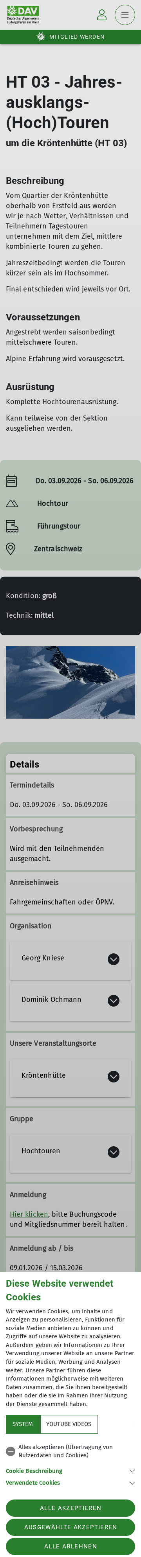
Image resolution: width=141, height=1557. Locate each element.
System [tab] (23, 1424)
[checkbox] (70, 1451)
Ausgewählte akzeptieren (71, 1527)
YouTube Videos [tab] (68, 1424)
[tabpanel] (70, 1463)
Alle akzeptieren (70, 1508)
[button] (70, 1470)
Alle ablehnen (70, 1546)
